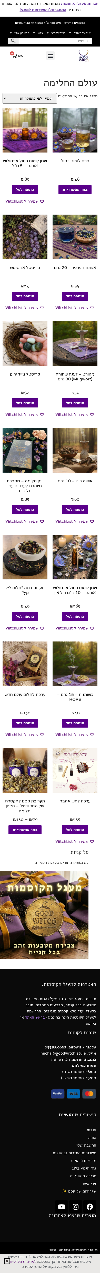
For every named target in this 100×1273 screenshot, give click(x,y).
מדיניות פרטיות (83, 1160)
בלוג (40, 33)
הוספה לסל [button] (25, 189)
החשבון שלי (21, 33)
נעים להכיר (58, 33)
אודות (91, 1130)
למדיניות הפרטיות (22, 1262)
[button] (50, 55)
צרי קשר (89, 1183)
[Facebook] (89, 1206)
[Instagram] (75, 1206)
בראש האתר (35, 1017)
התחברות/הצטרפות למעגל (43, 10)
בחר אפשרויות (75, 189)
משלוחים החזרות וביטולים (74, 1153)
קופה (92, 1137)
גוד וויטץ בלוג (84, 1168)
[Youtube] (61, 1206)
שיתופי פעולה (82, 33)
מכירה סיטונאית (83, 1176)
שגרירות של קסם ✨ (79, 1191)
